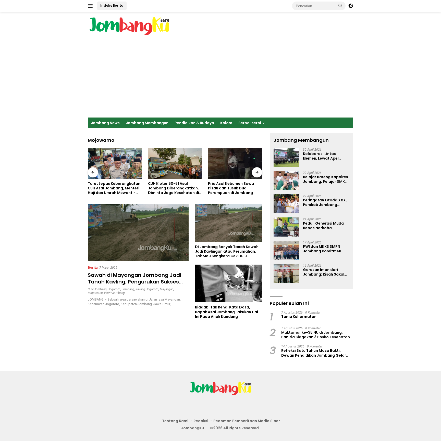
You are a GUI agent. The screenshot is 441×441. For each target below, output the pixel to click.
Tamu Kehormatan (298, 316)
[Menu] (91, 6)
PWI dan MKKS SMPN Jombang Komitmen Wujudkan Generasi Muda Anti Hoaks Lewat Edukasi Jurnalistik (325, 248)
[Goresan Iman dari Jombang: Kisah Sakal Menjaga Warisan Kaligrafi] (286, 273)
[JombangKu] (129, 26)
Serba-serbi (249, 122)
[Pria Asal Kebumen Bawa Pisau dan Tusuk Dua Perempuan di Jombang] (235, 163)
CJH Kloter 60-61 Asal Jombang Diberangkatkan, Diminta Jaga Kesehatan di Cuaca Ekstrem (173, 188)
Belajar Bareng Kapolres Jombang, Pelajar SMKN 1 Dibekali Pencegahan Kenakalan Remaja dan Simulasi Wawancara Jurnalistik (325, 179)
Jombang (128, 289)
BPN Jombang (97, 289)
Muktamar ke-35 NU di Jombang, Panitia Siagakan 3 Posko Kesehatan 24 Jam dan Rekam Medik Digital (315, 334)
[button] (340, 6)
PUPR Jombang (114, 293)
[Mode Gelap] (350, 6)
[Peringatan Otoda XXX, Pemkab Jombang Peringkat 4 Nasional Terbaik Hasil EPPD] (286, 203)
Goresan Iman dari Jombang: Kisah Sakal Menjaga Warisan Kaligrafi (323, 272)
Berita (93, 267)
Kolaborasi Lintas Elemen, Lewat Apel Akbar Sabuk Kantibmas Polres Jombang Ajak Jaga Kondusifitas (325, 156)
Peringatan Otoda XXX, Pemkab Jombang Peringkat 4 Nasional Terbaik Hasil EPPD (325, 202)
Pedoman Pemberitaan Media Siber (246, 420)
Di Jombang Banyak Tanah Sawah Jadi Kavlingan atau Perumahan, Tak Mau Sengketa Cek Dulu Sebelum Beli (227, 251)
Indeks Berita (112, 5)
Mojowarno (95, 293)
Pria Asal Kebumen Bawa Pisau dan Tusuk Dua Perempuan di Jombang (231, 188)
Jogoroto (114, 289)
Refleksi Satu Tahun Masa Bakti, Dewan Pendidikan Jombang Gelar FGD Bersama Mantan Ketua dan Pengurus (313, 352)
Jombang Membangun (147, 122)
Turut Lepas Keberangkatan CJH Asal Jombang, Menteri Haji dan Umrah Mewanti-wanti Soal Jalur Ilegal (114, 188)
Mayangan (166, 289)
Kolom (226, 122)
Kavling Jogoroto (147, 289)
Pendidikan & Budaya (194, 122)
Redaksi (200, 420)
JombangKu (192, 428)
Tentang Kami (175, 420)
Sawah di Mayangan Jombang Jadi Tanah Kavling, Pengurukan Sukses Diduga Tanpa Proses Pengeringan (134, 281)
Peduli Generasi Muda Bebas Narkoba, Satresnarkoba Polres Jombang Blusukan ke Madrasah (323, 225)
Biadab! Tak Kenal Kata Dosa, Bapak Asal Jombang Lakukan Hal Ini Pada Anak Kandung (226, 312)
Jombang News (105, 122)
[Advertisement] (220, 79)
